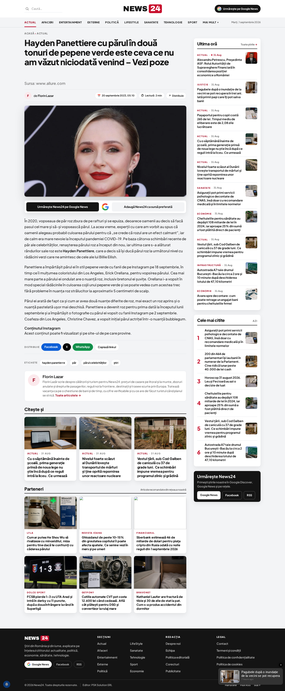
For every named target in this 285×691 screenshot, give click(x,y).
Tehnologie (173, 22)
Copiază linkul (107, 347)
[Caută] (27, 8)
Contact (222, 643)
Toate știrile (249, 44)
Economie (137, 671)
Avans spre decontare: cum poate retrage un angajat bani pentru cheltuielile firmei (217, 299)
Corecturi (172, 664)
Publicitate (173, 671)
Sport (192, 22)
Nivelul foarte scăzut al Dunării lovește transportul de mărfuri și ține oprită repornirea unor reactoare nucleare (101, 467)
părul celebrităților (95, 362)
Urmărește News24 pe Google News (62, 207)
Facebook (51, 347)
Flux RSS (245, 685)
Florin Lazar (53, 376)
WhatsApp (83, 347)
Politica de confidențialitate (236, 657)
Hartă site (231, 685)
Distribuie (176, 95)
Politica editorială (177, 657)
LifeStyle (131, 22)
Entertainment (70, 22)
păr (74, 362)
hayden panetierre (53, 362)
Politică (112, 22)
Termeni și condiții (229, 650)
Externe (93, 22)
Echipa (170, 650)
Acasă (29, 33)
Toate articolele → (68, 395)
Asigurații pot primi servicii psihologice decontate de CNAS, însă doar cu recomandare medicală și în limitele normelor (220, 198)
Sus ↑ (257, 685)
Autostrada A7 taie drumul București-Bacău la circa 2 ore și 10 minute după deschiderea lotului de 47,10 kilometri (219, 275)
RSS (249, 495)
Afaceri (48, 22)
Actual (30, 22)
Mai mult (211, 22)
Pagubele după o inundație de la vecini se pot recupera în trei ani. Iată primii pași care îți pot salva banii (219, 94)
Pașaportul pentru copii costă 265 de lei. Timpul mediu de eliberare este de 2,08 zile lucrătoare (217, 120)
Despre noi (173, 643)
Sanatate (151, 22)
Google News (209, 494)
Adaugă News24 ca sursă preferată (148, 207)
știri (116, 362)
